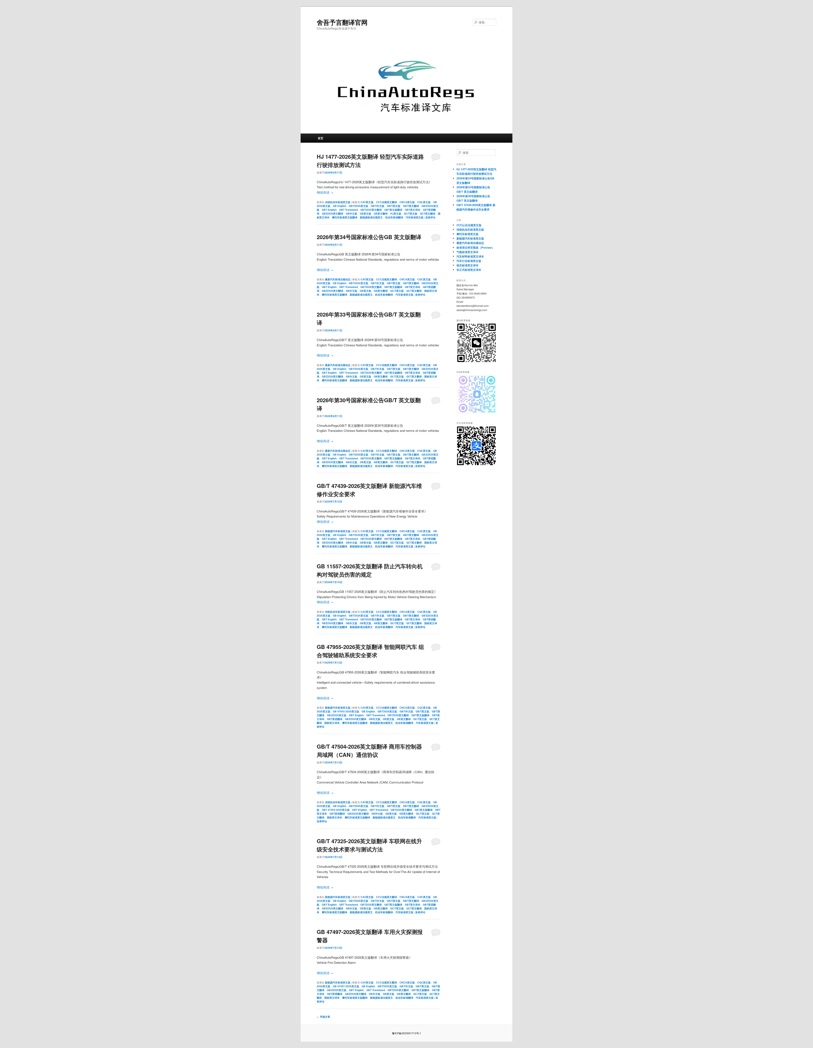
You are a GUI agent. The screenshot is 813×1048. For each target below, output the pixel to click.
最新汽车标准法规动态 (337, 279)
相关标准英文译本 (467, 265)
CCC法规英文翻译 (386, 202)
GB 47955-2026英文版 (346, 711)
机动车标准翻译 (394, 217)
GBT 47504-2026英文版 (336, 810)
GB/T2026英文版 (358, 206)
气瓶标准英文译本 (467, 252)
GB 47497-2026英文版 (346, 986)
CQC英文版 (424, 202)
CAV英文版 (367, 202)
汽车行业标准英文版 (468, 261)
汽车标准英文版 (414, 217)
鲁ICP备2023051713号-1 (406, 1033)
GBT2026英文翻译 (371, 210)
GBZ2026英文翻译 (332, 213)
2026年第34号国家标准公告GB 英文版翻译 (369, 237)
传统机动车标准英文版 (337, 202)
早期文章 (323, 1017)
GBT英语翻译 (334, 719)
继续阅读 (325, 192)
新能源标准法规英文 (371, 217)
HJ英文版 (395, 213)
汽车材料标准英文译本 (470, 256)
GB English (339, 206)
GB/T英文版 (393, 206)
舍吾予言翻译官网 (342, 22)
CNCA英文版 (407, 202)
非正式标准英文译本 (468, 270)
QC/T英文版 (410, 213)
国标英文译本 (332, 723)
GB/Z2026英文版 (336, 715)
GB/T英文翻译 (411, 206)
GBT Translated (348, 210)
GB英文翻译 (381, 213)
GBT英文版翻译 (393, 210)
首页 (320, 138)
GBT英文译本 (412, 210)
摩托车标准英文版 (467, 234)
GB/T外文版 (377, 206)
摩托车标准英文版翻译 (344, 217)
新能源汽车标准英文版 (337, 531)
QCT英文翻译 (427, 213)
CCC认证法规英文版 (468, 225)
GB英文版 (365, 213)
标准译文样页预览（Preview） (475, 247)
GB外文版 (351, 213)
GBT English (329, 210)
